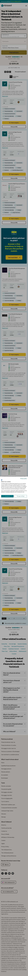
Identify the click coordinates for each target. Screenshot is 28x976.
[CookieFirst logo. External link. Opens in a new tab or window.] (1, 480)
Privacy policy (23, 478)
